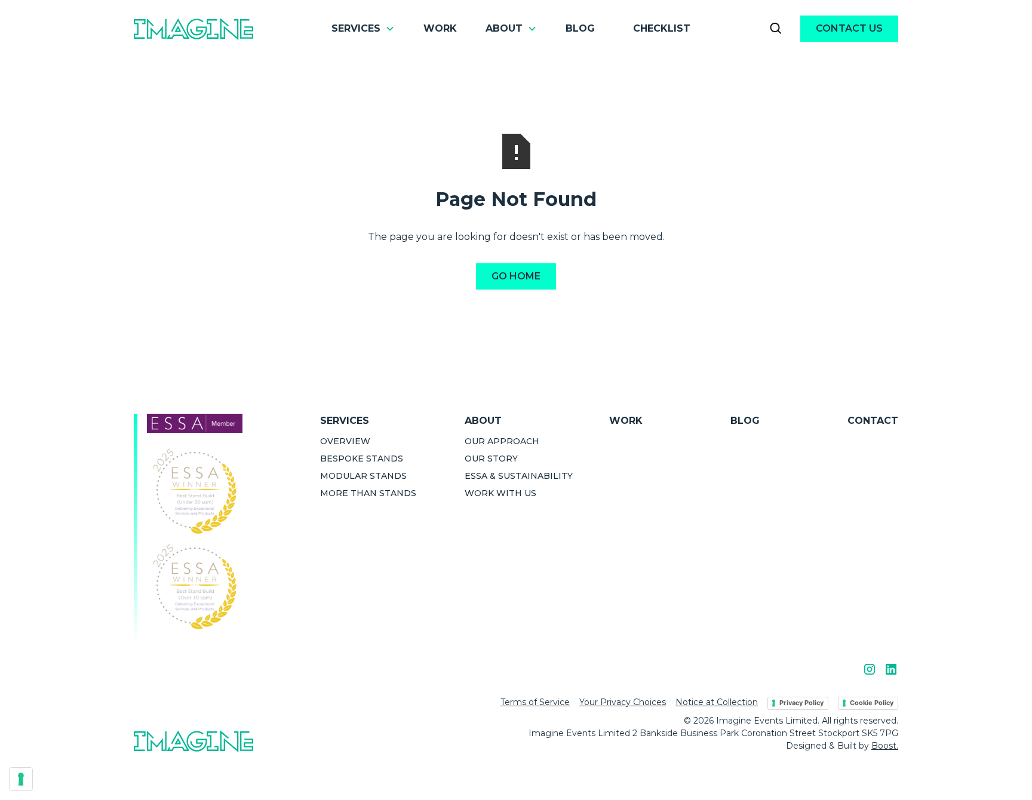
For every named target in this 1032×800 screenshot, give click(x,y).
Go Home (516, 276)
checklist (661, 28)
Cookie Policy (871, 703)
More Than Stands (368, 493)
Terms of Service (535, 702)
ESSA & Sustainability (519, 475)
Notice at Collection (716, 702)
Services (344, 420)
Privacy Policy (801, 703)
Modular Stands (363, 475)
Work (440, 28)
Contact (872, 420)
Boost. (884, 745)
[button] (363, 29)
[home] (193, 28)
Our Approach (502, 441)
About (483, 420)
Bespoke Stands (361, 458)
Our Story (491, 458)
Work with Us (500, 493)
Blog (580, 28)
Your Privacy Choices (622, 702)
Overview (345, 441)
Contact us (849, 28)
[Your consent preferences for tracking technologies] (21, 779)
